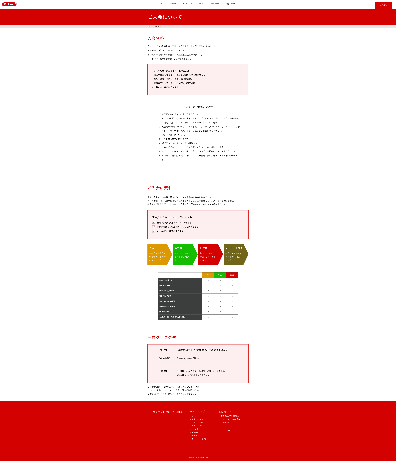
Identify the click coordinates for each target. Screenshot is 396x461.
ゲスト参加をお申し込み (193, 197)
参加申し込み (184, 55)
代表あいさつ (197, 426)
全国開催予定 (227, 422)
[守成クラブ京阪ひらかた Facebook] (229, 430)
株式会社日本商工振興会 (230, 416)
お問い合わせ (197, 432)
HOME (149, 26)
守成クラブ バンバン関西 (230, 419)
